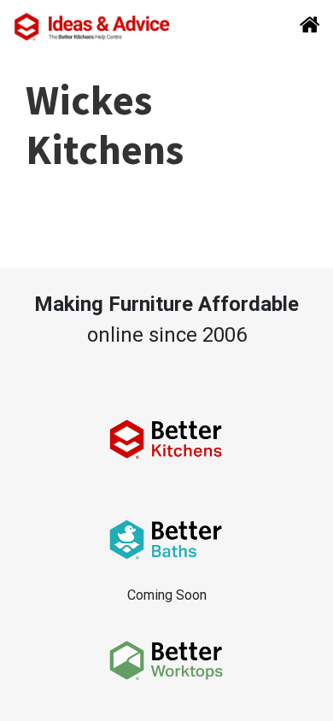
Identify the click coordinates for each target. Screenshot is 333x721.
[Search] (304, 26)
